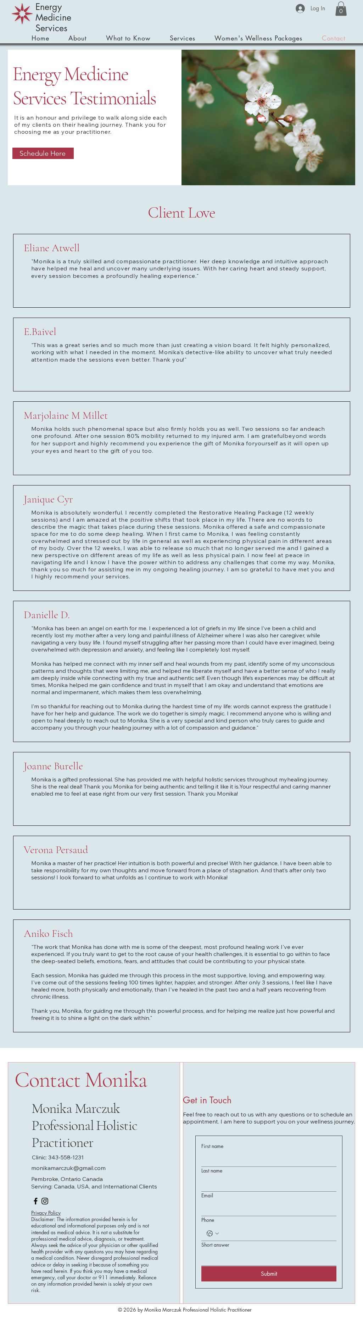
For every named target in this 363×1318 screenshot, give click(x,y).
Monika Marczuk (76, 1108)
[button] (341, 8)
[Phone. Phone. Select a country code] (213, 1233)
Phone (207, 1220)
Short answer (215, 1244)
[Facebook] (35, 1201)
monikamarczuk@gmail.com (68, 1167)
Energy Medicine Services (53, 17)
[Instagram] (44, 1201)
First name (212, 1146)
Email (207, 1195)
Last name (211, 1170)
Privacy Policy (46, 1212)
